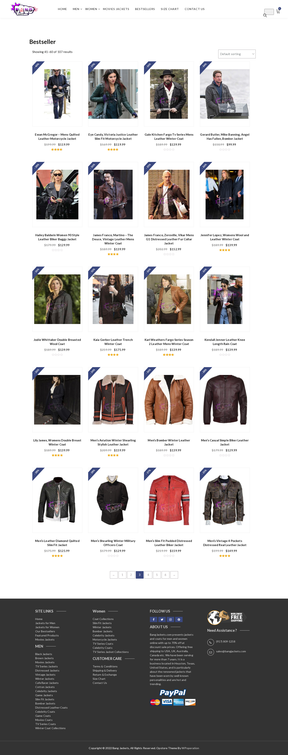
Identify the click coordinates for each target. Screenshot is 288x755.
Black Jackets (43, 654)
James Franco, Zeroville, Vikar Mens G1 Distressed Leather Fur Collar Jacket (169, 239)
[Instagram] (170, 619)
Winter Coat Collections (50, 728)
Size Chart (170, 9)
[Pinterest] (179, 619)
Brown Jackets (44, 658)
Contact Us (195, 9)
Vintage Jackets (45, 674)
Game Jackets (44, 695)
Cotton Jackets (45, 687)
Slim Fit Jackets (44, 699)
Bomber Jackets (45, 703)
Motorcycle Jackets (105, 639)
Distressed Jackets (47, 670)
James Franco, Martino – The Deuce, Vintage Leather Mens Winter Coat (113, 239)
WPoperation (190, 748)
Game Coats (43, 715)
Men (76, 9)
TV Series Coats (45, 724)
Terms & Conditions (105, 666)
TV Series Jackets (46, 666)
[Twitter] (162, 619)
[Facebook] (153, 619)
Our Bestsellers (45, 631)
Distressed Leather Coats (51, 707)
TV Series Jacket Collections (111, 651)
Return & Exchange (105, 674)
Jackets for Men (45, 623)
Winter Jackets (44, 678)
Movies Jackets (116, 9)
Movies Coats (44, 719)
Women (91, 9)
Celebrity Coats (45, 711)
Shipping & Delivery (105, 670)
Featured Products (47, 635)
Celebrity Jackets (46, 691)
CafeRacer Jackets (47, 682)
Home (62, 9)
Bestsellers (145, 9)
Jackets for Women (47, 627)
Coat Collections (103, 619)
